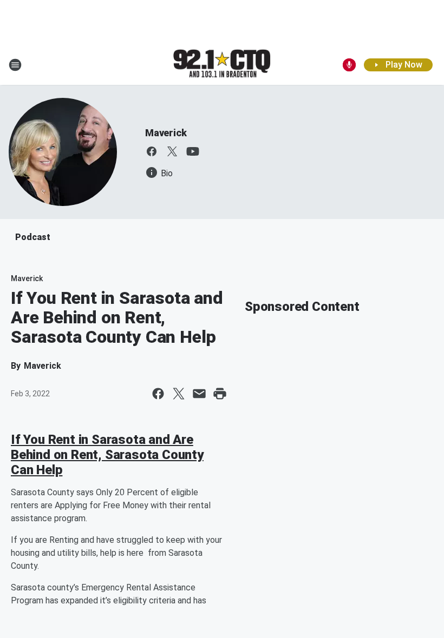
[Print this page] (219, 393)
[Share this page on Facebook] (158, 393)
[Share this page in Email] (199, 393)
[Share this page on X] (178, 393)
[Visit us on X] (172, 151)
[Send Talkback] (349, 64)
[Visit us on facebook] (151, 151)
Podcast (32, 237)
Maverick (165, 132)
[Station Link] (222, 64)
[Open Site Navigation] (15, 64)
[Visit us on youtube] (192, 151)
